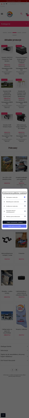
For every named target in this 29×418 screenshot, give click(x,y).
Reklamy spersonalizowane (13, 216)
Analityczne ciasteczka (12, 206)
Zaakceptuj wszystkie (14, 226)
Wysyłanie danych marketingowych (10, 211)
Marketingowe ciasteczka (12, 201)
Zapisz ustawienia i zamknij (14, 222)
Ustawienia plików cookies (14, 193)
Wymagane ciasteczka (12, 197)
